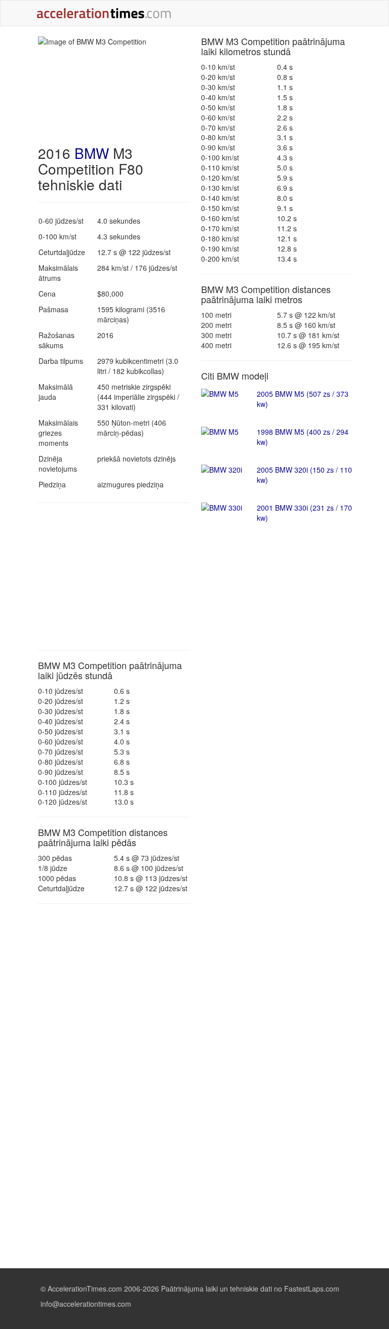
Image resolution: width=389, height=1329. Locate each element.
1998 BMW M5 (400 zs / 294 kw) (302, 437)
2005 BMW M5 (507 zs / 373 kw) (302, 399)
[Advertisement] (114, 576)
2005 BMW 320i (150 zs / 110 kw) (304, 475)
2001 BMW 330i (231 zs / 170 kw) (304, 513)
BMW (91, 153)
